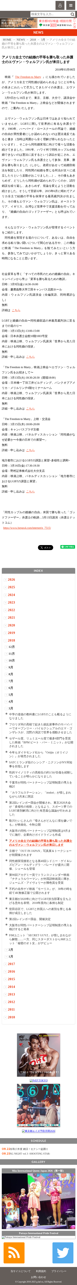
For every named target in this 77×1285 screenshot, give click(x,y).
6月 (11, 688)
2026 (11, 579)
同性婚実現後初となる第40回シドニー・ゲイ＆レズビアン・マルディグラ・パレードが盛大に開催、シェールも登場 (40, 864)
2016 (11, 971)
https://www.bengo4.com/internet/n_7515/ (27, 527)
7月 (11, 681)
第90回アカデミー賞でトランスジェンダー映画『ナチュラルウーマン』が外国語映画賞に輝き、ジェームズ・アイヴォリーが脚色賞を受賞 (40, 878)
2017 (11, 964)
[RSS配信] (14, 1252)
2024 (11, 595)
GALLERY (38, 1162)
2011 (11, 1009)
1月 (11, 956)
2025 (11, 587)
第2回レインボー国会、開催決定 (30, 919)
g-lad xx (17, 7)
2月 (11, 949)
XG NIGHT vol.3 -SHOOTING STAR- (30, 1153)
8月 (11, 674)
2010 (11, 1017)
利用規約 (41, 1271)
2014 (11, 987)
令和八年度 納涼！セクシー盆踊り (29, 1149)
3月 (43, 39)
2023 (11, 602)
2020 (11, 625)
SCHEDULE (38, 1141)
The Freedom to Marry (28, 76)
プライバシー (58, 1271)
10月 (12, 660)
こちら (16, 310)
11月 (12, 653)
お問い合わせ (38, 1277)
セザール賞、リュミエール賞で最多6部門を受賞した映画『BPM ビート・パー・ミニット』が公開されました (41, 742)
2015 (11, 979)
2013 (11, 994)
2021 (11, 617)
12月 (12, 647)
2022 (11, 610)
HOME (7, 39)
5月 (11, 694)
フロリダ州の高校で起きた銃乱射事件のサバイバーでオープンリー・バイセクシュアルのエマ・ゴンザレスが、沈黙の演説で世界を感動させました (40, 728)
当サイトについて (21, 1271)
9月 (11, 667)
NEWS (21, 39)
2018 (33, 39)
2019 (11, 633)
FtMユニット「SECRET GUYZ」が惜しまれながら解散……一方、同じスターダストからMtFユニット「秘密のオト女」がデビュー (40, 939)
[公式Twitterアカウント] (62, 1252)
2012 (11, 1002)
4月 (11, 701)
